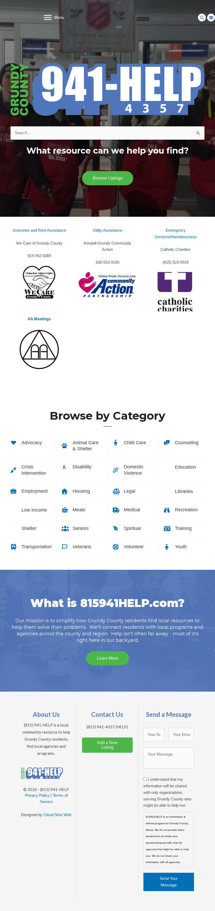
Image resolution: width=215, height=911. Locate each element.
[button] (202, 17)
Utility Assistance (107, 230)
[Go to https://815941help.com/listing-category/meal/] (82, 510)
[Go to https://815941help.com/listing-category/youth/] (184, 547)
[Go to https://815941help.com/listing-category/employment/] (30, 492)
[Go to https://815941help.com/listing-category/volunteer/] (133, 547)
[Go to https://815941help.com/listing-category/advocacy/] (30, 443)
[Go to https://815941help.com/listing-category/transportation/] (30, 547)
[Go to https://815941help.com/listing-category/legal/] (133, 492)
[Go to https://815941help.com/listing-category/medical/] (133, 510)
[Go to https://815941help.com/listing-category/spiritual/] (133, 529)
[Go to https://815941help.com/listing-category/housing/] (82, 492)
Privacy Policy (37, 795)
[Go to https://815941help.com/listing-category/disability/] (82, 467)
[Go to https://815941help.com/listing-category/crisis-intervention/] (30, 471)
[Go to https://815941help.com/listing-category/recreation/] (184, 510)
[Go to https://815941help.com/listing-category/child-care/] (133, 443)
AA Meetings (39, 319)
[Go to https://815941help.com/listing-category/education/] (184, 468)
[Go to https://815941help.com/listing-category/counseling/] (184, 443)
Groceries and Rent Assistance (39, 230)
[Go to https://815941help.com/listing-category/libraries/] (184, 492)
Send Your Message (169, 881)
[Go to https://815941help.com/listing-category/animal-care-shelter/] (82, 446)
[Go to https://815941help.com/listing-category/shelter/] (30, 529)
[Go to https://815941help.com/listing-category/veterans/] (82, 547)
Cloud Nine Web (57, 814)
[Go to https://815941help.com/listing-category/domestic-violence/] (133, 471)
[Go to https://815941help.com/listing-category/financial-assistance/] (30, 511)
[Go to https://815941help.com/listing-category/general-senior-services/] (82, 529)
